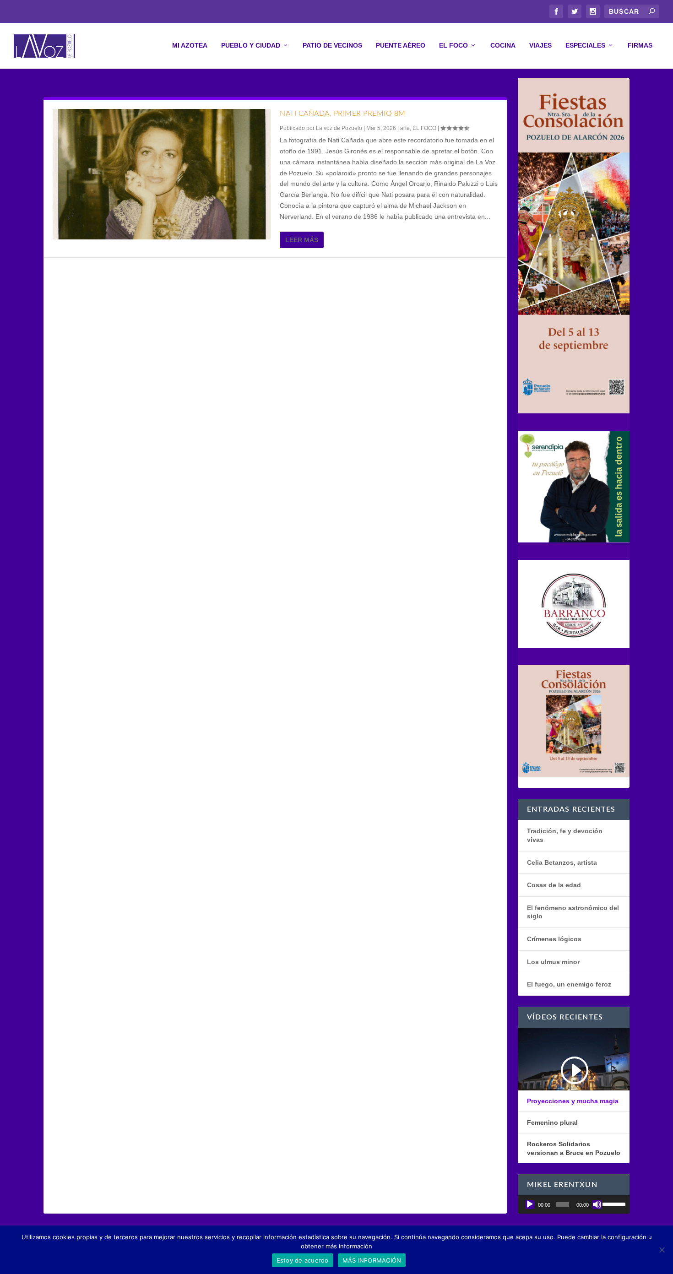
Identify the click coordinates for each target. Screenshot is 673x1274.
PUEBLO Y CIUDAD (250, 45)
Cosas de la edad (554, 885)
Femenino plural (552, 1122)
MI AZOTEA (189, 45)
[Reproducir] (529, 1204)
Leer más (301, 240)
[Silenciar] (597, 1204)
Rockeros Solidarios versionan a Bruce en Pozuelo (573, 1148)
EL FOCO (453, 45)
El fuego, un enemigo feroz (569, 984)
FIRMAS (640, 45)
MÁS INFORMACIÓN (372, 1260)
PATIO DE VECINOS (332, 45)
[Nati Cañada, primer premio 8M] (162, 174)
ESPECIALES (585, 45)
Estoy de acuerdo (303, 1260)
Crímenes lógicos (554, 939)
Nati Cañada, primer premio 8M (343, 113)
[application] (574, 1204)
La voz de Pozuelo (339, 128)
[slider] (613, 1203)
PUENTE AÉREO (400, 45)
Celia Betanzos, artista (562, 862)
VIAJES (540, 45)
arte (405, 128)
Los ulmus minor (553, 961)
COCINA (503, 45)
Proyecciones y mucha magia (573, 1101)
